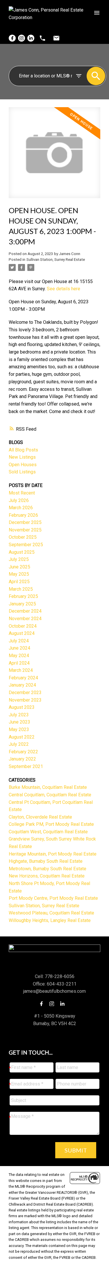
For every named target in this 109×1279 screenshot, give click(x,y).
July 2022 (19, 744)
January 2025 (22, 604)
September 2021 (26, 766)
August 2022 (22, 737)
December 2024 (25, 611)
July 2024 (19, 641)
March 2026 (21, 507)
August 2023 (22, 707)
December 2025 (25, 522)
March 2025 (21, 589)
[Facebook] (12, 38)
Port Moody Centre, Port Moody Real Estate (53, 898)
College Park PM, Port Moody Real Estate (51, 824)
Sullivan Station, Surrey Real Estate (55, 259)
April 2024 (19, 663)
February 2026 (23, 515)
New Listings (22, 457)
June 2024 (19, 648)
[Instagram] (21, 38)
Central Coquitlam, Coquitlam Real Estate (50, 794)
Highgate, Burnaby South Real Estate (46, 861)
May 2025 (19, 574)
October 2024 (23, 626)
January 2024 (22, 685)
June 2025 (19, 567)
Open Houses (23, 464)
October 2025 (23, 537)
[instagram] (53, 1004)
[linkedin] (64, 1004)
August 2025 (22, 552)
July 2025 (19, 559)
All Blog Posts (23, 450)
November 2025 (25, 530)
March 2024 (21, 670)
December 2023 (25, 692)
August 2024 (22, 633)
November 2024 (25, 618)
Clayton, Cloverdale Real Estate (40, 817)
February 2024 (23, 678)
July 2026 (19, 500)
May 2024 (19, 655)
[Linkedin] (30, 38)
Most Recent (22, 493)
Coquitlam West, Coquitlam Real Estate (48, 831)
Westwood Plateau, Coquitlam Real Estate (51, 913)
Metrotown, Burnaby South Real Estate (47, 868)
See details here (63, 288)
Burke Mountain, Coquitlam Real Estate (48, 787)
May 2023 (19, 729)
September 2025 (26, 544)
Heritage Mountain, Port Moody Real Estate (53, 854)
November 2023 (25, 700)
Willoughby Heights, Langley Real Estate (50, 920)
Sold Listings (22, 472)
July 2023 (19, 714)
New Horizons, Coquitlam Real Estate (47, 876)
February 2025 (23, 596)
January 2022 (22, 759)
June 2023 (19, 722)
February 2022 (23, 751)
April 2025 (19, 581)
